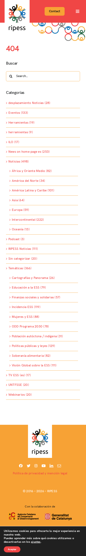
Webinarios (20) (20, 395)
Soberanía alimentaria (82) (31, 356)
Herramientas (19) (21, 123)
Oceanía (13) (21, 229)
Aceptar (12, 549)
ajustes (36, 542)
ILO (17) (13, 142)
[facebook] (21, 466)
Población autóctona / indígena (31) (37, 336)
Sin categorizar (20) (22, 259)
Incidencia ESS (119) (26, 307)
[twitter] (28, 466)
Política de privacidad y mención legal (40, 473)
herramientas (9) (20, 132)
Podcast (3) (16, 239)
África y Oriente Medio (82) (32, 171)
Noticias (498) (18, 162)
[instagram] (36, 466)
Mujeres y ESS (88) (25, 317)
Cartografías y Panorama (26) (33, 278)
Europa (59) (20, 210)
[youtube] (44, 466)
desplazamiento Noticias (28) (29, 103)
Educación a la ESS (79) (29, 288)
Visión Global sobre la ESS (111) (34, 365)
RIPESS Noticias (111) (23, 249)
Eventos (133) (18, 113)
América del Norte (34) (28, 181)
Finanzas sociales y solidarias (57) (36, 297)
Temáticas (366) (20, 268)
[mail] (59, 466)
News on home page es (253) (29, 152)
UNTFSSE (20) (18, 385)
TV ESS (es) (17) (19, 375)
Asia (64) (18, 200)
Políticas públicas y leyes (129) (33, 346)
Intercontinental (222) (28, 220)
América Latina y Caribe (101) (33, 190)
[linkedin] (51, 466)
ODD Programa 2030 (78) (30, 326)
